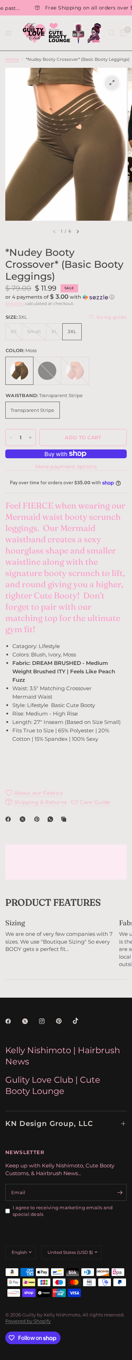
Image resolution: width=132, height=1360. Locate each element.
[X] (24, 819)
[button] (66, 296)
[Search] (112, 33)
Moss (19, 371)
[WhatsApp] (52, 819)
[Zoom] (112, 82)
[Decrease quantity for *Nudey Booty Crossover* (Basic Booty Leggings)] (11, 437)
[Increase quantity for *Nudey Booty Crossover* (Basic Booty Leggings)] (30, 437)
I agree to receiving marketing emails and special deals (63, 1211)
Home (12, 59)
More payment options (66, 466)
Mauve (75, 371)
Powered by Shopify (28, 1321)
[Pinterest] (38, 819)
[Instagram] (47, 1021)
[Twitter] (30, 1021)
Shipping (14, 303)
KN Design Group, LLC (49, 1123)
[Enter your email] (120, 1192)
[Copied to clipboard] (65, 819)
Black (47, 371)
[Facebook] (9, 819)
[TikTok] (80, 1021)
